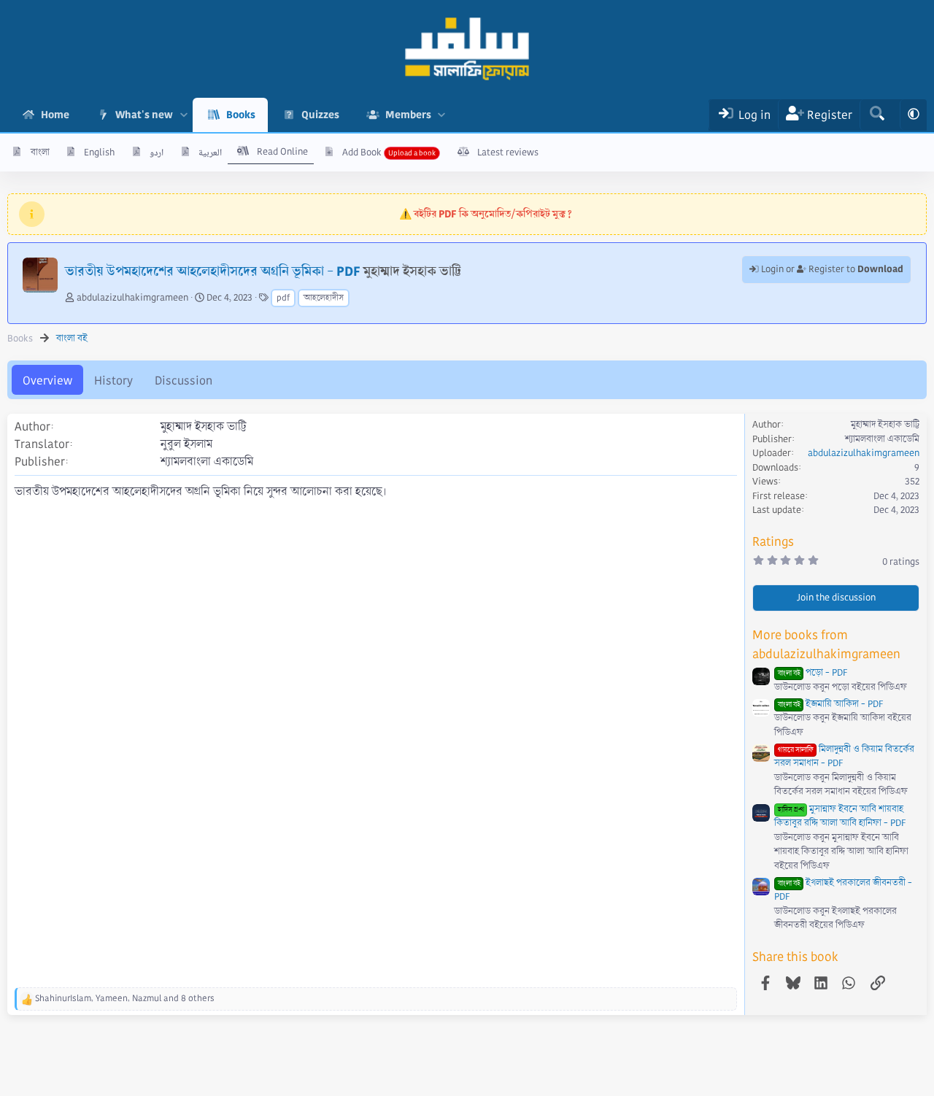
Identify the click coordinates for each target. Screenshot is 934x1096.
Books (240, 115)
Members (408, 115)
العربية (210, 152)
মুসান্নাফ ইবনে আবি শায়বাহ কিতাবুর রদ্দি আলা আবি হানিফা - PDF (840, 816)
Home (55, 115)
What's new (144, 115)
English (99, 152)
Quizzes (320, 115)
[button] (183, 115)
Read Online (282, 151)
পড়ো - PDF (812, 672)
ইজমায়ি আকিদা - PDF (830, 704)
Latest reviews (508, 152)
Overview (47, 380)
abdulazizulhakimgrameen (132, 297)
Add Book (362, 152)
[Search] (877, 115)
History (113, 380)
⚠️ (485, 214)
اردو (156, 152)
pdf (283, 298)
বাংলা (40, 152)
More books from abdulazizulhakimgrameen (826, 644)
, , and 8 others (125, 998)
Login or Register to (831, 269)
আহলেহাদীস (324, 298)
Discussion (183, 380)
